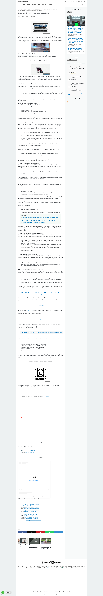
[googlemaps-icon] (84, 1)
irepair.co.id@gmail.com (29, 452)
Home (19, 4)
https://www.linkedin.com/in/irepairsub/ (31, 510)
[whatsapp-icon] (81, 1)
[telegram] (58, 532)
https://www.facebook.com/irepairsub (32, 507)
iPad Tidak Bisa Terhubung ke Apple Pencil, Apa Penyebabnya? (33, 222)
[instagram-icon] (71, 1)
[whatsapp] (49, 532)
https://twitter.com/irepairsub (28, 505)
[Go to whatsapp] (2, 592)
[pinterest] (40, 532)
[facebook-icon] (79, 1)
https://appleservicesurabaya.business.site (33, 520)
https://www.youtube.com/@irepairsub (31, 508)
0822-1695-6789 (32, 450)
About (23, 4)
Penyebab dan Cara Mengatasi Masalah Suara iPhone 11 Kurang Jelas (34, 546)
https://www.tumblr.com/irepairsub (30, 512)
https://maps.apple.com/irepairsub (32, 518)
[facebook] (22, 532)
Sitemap (34, 4)
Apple (58, 287)
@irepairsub (41, 305)
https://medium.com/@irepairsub (30, 511)
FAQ (59, 591)
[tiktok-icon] (68, 1)
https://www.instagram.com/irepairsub (32, 504)
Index (39, 4)
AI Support (50, 4)
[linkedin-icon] (76, 1)
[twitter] (31, 532)
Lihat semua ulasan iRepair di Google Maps (75, 94)
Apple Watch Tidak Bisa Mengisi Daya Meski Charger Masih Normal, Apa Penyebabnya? (38, 220)
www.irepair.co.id (47, 381)
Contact (28, 4)
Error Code (56, 591)
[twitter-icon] (65, 1)
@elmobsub (30, 310)
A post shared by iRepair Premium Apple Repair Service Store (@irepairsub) (34, 496)
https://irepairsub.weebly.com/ (29, 515)
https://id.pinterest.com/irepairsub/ (30, 514)
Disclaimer (46, 591)
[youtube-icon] (73, 1)
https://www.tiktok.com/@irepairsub (30, 502)
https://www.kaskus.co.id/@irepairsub (31, 517)
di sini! (41, 332)
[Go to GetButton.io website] (3, 594)
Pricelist (44, 4)
